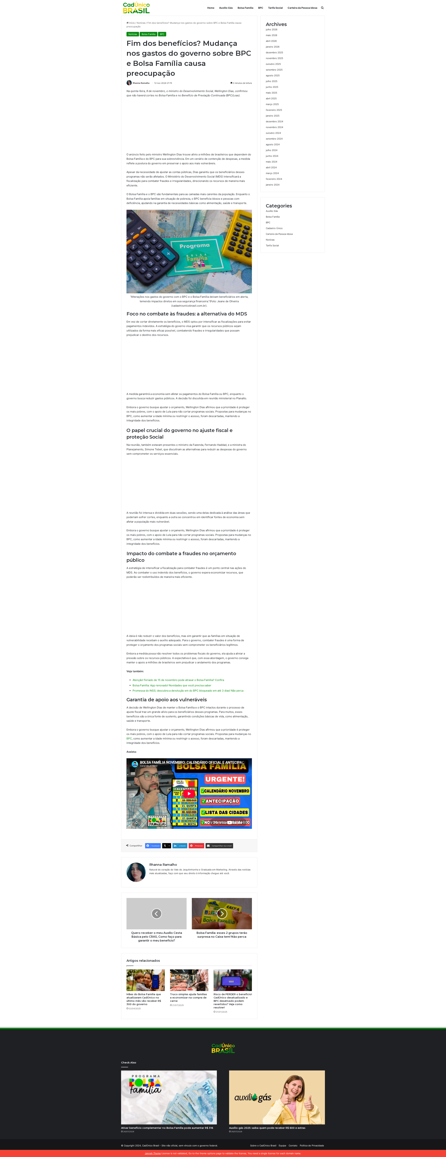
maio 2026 (271, 35)
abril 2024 (271, 167)
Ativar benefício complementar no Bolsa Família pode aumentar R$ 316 (167, 1127)
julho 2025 (271, 81)
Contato (293, 1145)
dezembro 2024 (274, 121)
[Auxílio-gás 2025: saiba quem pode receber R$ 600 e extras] (277, 1097)
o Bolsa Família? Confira (209, 680)
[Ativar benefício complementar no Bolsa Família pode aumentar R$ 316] (169, 1097)
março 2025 (272, 104)
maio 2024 (271, 161)
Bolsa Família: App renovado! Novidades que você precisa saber (172, 685)
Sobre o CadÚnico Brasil (263, 1145)
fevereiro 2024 (274, 179)
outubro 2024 (273, 133)
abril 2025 (271, 98)
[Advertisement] (189, 126)
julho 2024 (271, 150)
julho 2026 (271, 29)
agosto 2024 (273, 144)
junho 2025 (272, 87)
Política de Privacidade (312, 1145)
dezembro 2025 (274, 52)
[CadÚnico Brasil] (136, 8)
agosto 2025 (273, 75)
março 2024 (272, 173)
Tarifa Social (275, 7)
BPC (260, 7)
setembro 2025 (274, 69)
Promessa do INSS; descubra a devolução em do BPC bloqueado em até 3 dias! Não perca (188, 690)
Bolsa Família (245, 7)
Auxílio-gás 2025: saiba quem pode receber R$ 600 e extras (267, 1127)
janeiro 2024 (272, 184)
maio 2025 (271, 92)
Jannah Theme (153, 1153)
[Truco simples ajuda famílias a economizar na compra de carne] (189, 980)
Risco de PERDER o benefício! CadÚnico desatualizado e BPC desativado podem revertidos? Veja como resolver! (233, 1001)
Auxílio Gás (226, 7)
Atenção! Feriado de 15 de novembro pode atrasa (163, 680)
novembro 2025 (274, 58)
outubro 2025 (273, 64)
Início (132, 22)
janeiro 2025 (272, 115)
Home (210, 7)
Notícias (141, 22)
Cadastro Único (274, 228)
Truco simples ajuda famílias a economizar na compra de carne (188, 997)
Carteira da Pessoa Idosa (302, 7)
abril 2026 (271, 41)
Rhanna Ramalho (141, 83)
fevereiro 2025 (274, 110)
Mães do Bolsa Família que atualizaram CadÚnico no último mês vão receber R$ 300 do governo (143, 999)
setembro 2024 (274, 138)
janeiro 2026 (272, 46)
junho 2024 (272, 156)
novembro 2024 (274, 127)
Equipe (282, 1145)
